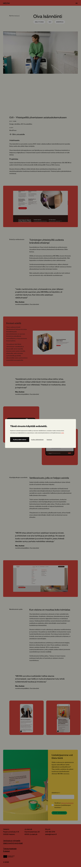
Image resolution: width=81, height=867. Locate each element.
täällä (62, 433)
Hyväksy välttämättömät (37, 439)
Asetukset (49, 439)
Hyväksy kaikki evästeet (19, 439)
